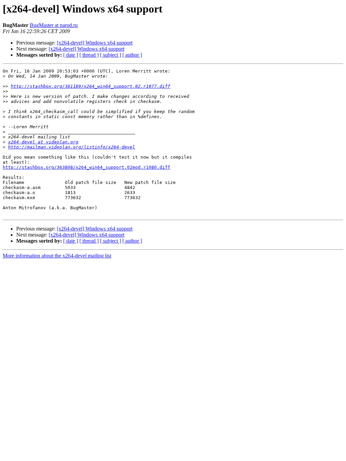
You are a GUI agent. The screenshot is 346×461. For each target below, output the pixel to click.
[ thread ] (89, 55)
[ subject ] (110, 55)
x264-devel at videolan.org (43, 141)
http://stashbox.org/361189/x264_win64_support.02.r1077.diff (90, 86)
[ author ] (132, 55)
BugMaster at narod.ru (54, 25)
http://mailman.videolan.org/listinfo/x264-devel (71, 147)
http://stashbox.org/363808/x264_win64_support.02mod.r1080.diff (86, 167)
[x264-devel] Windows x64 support (94, 43)
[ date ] (70, 55)
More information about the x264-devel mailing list (57, 256)
